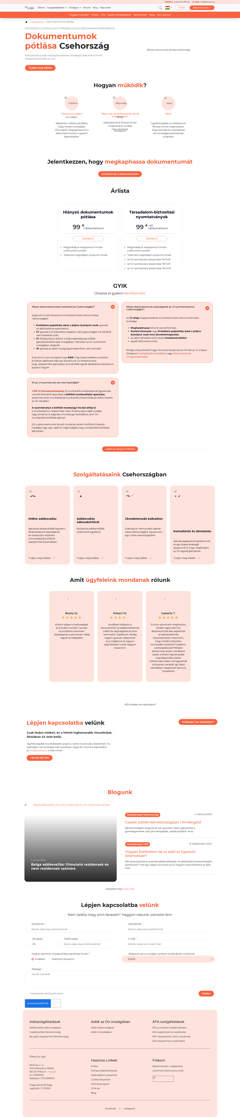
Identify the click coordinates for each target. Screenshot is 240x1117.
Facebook (110, 1108)
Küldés (206, 993)
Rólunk (87, 7)
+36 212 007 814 (39, 758)
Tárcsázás (37, 939)
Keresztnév (38, 924)
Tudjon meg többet (40, 67)
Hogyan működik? (79, 14)
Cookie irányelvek (100, 1079)
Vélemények (140, 14)
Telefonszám (71, 939)
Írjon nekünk (164, 14)
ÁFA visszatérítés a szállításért (168, 1041)
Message (36, 969)
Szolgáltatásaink (56, 7)
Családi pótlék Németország (45, 1032)
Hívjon (181, 7)
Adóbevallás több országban (45, 1027)
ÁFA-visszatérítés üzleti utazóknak (171, 1036)
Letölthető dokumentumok (168, 1070)
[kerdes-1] (113, 307)
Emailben (40, 959)
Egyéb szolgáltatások (119, 14)
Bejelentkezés (201, 7)
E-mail (131, 939)
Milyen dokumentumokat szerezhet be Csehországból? (63, 307)
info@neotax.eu (39, 750)
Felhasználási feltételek (104, 1070)
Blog (95, 7)
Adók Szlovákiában (101, 1032)
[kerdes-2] (207, 308)
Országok (74, 7)
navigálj (52, 1071)
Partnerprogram (100, 1084)
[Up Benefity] (163, 1077)
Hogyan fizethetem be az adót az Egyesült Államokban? (160, 854)
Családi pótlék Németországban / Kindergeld (163, 822)
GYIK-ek (95, 1088)
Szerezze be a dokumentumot (120, 174)
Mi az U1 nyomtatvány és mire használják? (55, 382)
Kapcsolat (105, 7)
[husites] (26, 22)
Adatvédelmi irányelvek (104, 1075)
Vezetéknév (135, 924)
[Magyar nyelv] (168, 8)
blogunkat (128, 889)
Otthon (41, 7)
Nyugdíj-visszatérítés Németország (48, 1036)
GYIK (103, 14)
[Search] (160, 8)
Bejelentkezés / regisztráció (167, 1066)
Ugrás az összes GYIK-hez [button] (120, 449)
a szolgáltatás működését (152, 353)
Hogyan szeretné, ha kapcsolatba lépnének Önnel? (60, 954)
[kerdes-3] (113, 383)
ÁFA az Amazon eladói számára (169, 1027)
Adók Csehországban (102, 1027)
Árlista (95, 14)
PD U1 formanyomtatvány (49, 391)
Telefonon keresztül (63, 959)
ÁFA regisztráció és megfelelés (169, 1032)
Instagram (129, 1108)
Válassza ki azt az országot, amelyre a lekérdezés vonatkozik (161, 954)
